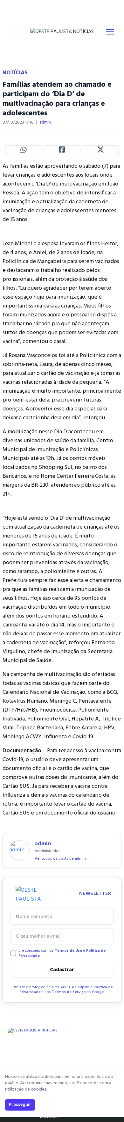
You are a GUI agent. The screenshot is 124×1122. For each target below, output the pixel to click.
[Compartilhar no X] (100, 149)
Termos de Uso (68, 951)
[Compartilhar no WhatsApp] (23, 149)
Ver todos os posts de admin (60, 858)
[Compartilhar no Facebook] (62, 149)
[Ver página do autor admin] (19, 850)
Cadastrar (62, 970)
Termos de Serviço (69, 992)
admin (45, 122)
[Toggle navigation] (110, 32)
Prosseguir (20, 1104)
